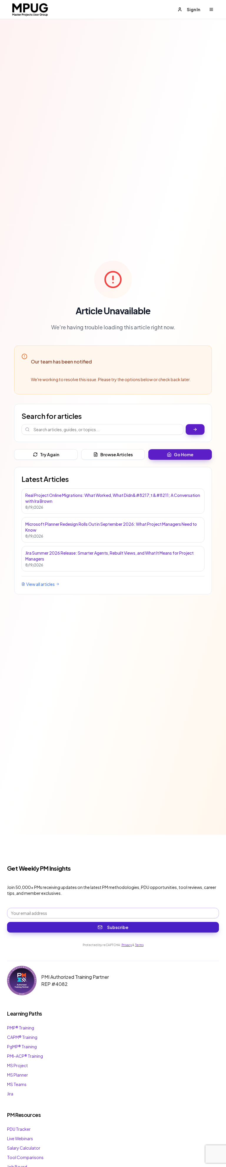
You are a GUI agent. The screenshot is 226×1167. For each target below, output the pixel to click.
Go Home (183, 454)
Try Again (49, 454)
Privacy (127, 945)
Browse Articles (116, 454)
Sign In (193, 9)
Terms (139, 945)
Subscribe (117, 927)
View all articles (40, 584)
